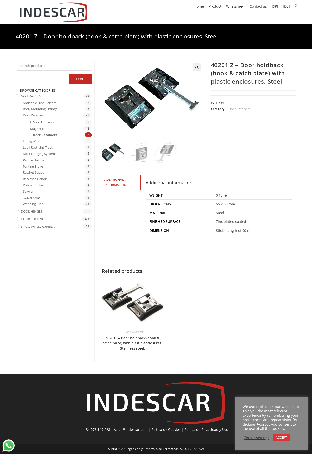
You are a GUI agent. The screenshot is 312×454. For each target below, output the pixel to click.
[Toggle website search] (296, 6)
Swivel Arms (31, 198)
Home (199, 6)
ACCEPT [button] (281, 437)
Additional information (115, 182)
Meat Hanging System (39, 153)
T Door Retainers (238, 109)
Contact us (258, 6)
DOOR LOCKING (32, 219)
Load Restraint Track (38, 147)
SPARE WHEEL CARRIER (38, 226)
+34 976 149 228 (97, 429)
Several (28, 191)
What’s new (235, 6)
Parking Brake (33, 166)
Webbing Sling (33, 204)
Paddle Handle (33, 160)
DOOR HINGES (31, 211)
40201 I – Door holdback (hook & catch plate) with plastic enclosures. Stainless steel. (132, 343)
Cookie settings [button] (256, 437)
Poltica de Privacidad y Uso (206, 429)
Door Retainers (34, 115)
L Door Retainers (42, 122)
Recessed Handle (35, 179)
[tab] (121, 182)
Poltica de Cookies (166, 429)
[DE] (286, 6)
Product (215, 6)
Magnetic (37, 128)
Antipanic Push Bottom (40, 103)
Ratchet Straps (33, 172)
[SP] (275, 6)
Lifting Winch (32, 141)
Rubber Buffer (33, 185)
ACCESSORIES (31, 96)
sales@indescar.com (130, 429)
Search (80, 79)
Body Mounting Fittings (40, 109)
